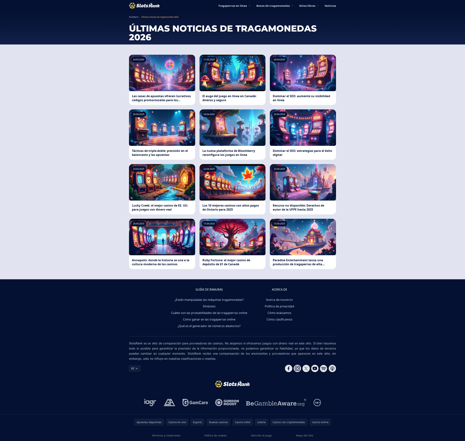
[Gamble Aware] (276, 402)
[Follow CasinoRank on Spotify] (323, 368)
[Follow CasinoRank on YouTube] (315, 368)
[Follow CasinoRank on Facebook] (288, 368)
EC (132, 368)
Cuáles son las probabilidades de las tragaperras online (209, 313)
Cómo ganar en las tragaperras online (209, 319)
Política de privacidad (279, 306)
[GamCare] (195, 402)
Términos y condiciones (166, 435)
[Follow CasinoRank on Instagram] (297, 368)
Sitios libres (307, 5)
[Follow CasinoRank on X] (306, 368)
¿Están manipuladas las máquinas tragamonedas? (209, 300)
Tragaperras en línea (232, 5)
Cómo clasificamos (279, 319)
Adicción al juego (261, 435)
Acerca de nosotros (279, 300)
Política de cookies (215, 435)
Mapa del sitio (304, 435)
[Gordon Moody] (227, 402)
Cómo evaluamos (279, 313)
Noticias (330, 5)
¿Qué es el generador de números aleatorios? (209, 326)
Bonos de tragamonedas (273, 5)
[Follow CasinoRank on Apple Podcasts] (332, 368)
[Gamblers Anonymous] (169, 402)
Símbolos (209, 306)
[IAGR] (150, 402)
